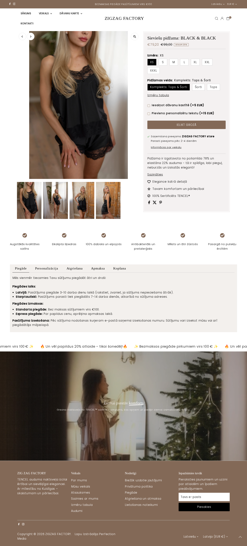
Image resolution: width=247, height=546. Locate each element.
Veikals (44, 13)
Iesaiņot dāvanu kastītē (178, 105)
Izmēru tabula (158, 95)
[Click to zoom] (134, 36)
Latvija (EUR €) (214, 537)
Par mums (79, 480)
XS (152, 62)
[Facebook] (9, 4)
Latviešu (216, 4)
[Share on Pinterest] (160, 203)
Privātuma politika (139, 487)
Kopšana (119, 268)
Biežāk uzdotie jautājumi (143, 480)
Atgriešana (75, 268)
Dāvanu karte (70, 13)
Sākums (26, 13)
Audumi (77, 511)
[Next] (30, 36)
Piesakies (204, 507)
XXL (207, 62)
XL (195, 62)
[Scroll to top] (240, 536)
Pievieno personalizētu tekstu (183, 113)
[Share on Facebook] (149, 203)
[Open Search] (216, 18)
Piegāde (21, 268)
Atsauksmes (80, 493)
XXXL (153, 71)
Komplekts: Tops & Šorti (168, 87)
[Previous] (22, 36)
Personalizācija (46, 268)
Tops (213, 87)
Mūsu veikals (80, 487)
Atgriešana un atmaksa (143, 499)
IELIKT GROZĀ (186, 125)
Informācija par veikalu (166, 147)
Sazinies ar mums (84, 499)
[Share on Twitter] (155, 203)
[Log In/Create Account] (222, 18)
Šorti (198, 87)
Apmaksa (98, 268)
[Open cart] (228, 18)
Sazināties (155, 174)
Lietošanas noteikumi (141, 505)
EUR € (231, 4)
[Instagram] (14, 4)
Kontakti (27, 23)
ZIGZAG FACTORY (124, 18)
